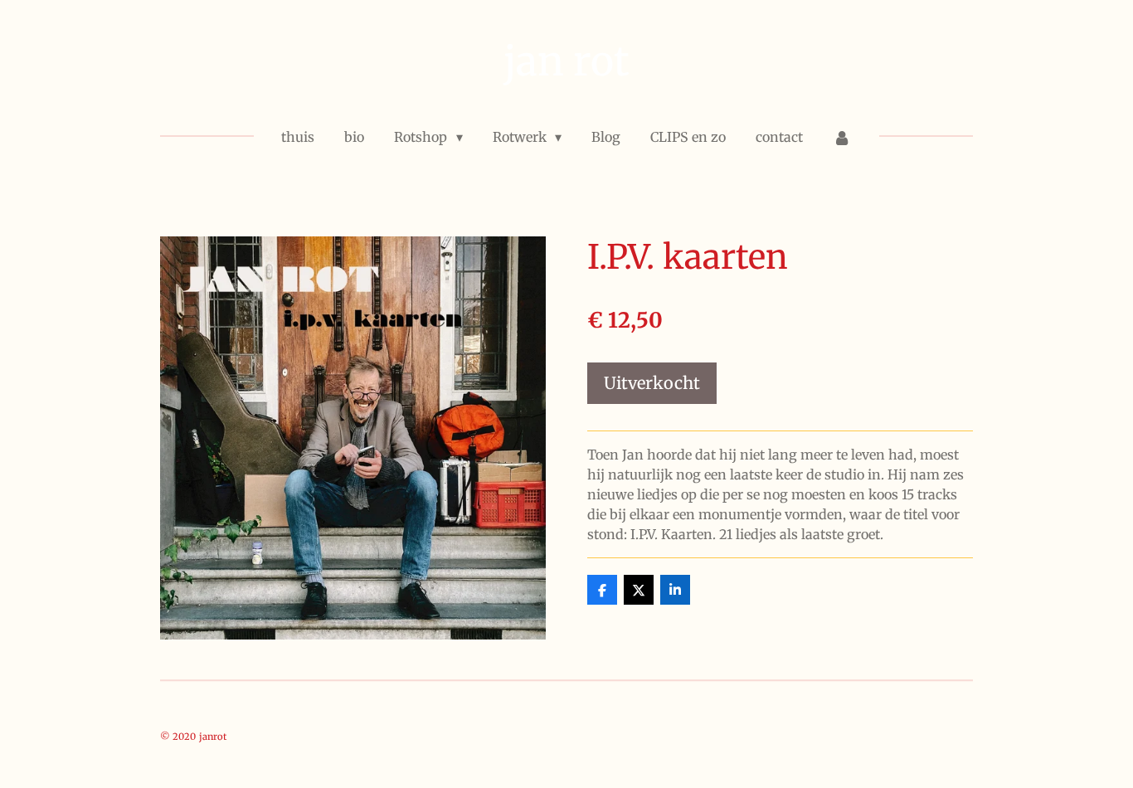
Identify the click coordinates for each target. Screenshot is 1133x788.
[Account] (842, 137)
